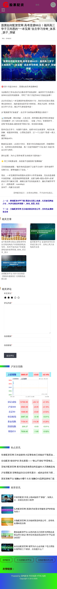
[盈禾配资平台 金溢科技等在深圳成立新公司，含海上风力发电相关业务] (42, 231)
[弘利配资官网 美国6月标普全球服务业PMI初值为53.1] (7, 510)
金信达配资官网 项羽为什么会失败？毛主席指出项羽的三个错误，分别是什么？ (34, 547)
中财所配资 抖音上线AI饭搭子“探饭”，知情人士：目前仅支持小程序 (33, 498)
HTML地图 (41, 575)
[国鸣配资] (14, 4)
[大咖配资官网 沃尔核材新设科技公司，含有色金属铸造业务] (7, 522)
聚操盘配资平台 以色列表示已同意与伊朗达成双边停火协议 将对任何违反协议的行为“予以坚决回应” (34, 534)
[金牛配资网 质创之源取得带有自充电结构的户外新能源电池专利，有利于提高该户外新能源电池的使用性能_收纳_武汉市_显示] (13, 231)
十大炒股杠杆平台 (24, 560)
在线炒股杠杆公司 (45, 560)
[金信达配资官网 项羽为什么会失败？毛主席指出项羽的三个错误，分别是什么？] (7, 548)
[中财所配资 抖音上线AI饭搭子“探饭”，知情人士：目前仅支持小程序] (7, 498)
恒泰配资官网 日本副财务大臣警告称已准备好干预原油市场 (29, 454)
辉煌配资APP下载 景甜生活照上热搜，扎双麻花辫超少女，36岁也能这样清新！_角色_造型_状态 (28, 202)
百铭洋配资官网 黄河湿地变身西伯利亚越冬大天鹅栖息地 (28, 466)
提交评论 (10, 355)
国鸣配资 (6, 560)
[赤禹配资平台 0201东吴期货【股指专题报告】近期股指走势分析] (13, 263)
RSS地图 (32, 575)
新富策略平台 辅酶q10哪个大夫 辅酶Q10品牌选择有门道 (27, 478)
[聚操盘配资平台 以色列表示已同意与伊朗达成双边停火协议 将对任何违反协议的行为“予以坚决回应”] (7, 535)
